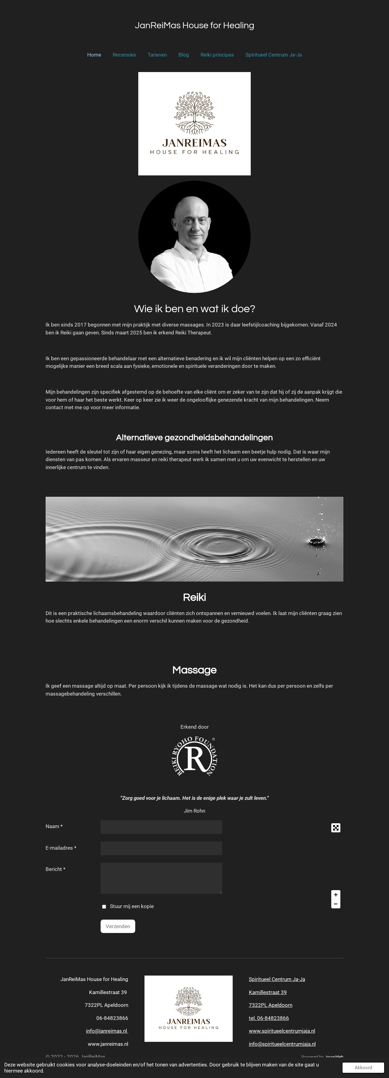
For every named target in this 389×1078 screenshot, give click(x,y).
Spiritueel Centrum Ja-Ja (277, 979)
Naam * (54, 826)
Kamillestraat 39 (268, 992)
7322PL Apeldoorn (270, 1005)
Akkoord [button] (363, 1067)
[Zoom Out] (335, 903)
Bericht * (55, 869)
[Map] (296, 865)
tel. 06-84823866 (269, 1018)
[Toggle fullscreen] (335, 827)
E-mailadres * (61, 848)
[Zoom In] (335, 894)
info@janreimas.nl (107, 1031)
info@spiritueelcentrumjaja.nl (282, 1044)
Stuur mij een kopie (132, 906)
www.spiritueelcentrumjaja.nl (282, 1031)
